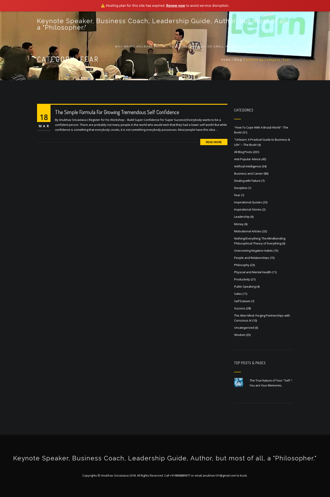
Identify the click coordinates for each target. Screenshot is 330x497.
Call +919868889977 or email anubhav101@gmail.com (220, 46)
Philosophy (241, 265)
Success (239, 308)
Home (226, 60)
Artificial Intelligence (247, 166)
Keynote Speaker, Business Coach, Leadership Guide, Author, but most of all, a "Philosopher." (163, 24)
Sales (238, 294)
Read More (214, 142)
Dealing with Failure (247, 181)
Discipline (240, 188)
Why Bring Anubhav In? (137, 46)
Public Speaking (245, 286)
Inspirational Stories (248, 209)
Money (239, 224)
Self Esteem (242, 301)
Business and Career (248, 173)
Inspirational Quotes (248, 202)
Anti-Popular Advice (247, 159)
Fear (237, 195)
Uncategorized (244, 328)
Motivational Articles (248, 231)
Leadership (242, 217)
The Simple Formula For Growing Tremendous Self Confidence (117, 112)
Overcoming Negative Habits (253, 250)
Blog (285, 46)
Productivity (242, 279)
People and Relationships (251, 258)
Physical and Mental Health (252, 272)
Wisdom (239, 335)
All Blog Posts (243, 152)
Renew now (175, 5)
